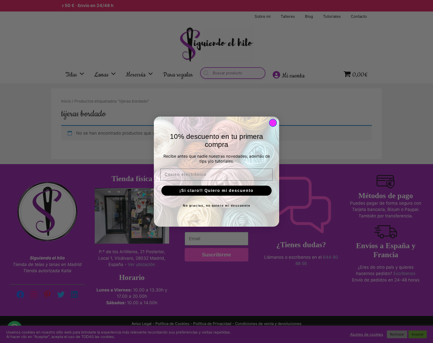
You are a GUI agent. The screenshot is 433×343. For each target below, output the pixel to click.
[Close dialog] (273, 123)
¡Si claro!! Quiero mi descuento (216, 190)
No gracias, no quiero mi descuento (216, 205)
